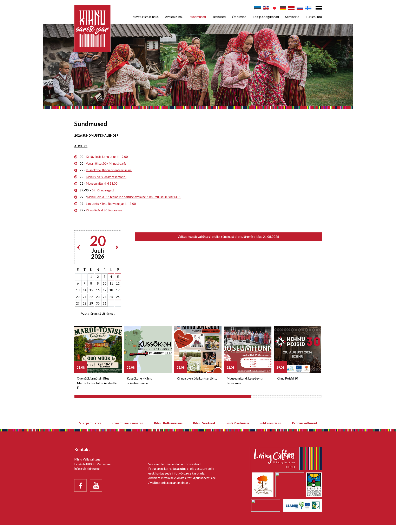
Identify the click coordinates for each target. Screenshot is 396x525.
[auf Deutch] (283, 8)
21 (84, 297)
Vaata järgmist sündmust (98, 313)
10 (104, 283)
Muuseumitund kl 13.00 (102, 183)
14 (84, 290)
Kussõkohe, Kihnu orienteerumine (109, 170)
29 (91, 303)
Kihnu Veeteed (204, 423)
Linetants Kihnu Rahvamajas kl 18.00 (111, 203)
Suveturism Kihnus (146, 17)
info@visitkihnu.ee (87, 468)
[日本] (274, 8)
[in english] (266, 8)
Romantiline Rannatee (128, 423)
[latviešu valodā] (291, 8)
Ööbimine (239, 17)
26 (118, 297)
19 (118, 290)
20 (78, 297)
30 (98, 303)
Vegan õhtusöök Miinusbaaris (106, 163)
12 (118, 283)
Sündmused (198, 17)
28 (84, 303)
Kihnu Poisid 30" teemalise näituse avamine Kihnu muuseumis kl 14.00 (134, 197)
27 (78, 303)
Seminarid (292, 17)
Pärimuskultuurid (304, 423)
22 (91, 297)
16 (98, 290)
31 (104, 303)
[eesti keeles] (257, 8)
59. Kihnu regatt (103, 190)
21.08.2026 (271, 236)
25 (111, 297)
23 (98, 297)
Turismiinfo (314, 17)
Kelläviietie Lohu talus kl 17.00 (107, 156)
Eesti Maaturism (237, 423)
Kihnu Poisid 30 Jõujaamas (104, 210)
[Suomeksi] (308, 8)
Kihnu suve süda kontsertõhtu (106, 177)
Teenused (219, 17)
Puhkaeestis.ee (270, 423)
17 (104, 290)
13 (78, 290)
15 (91, 290)
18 (111, 290)
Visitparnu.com (90, 423)
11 (111, 283)
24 (104, 297)
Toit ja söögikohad (266, 17)
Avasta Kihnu (174, 17)
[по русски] (300, 8)
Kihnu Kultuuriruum (168, 423)
